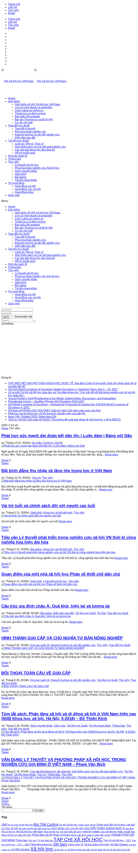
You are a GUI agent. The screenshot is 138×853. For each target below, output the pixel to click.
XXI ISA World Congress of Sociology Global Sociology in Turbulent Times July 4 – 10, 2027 (63, 389)
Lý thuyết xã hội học (27, 165)
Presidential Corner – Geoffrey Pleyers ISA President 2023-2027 (46, 401)
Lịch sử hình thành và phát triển (33, 107)
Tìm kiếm (6, 807)
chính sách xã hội (87, 825)
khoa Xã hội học (51, 831)
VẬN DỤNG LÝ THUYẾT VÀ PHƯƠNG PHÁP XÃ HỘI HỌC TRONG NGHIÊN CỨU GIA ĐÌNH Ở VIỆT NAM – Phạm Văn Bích (63, 762)
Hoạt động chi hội (25, 186)
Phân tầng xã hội (42, 834)
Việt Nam (60, 844)
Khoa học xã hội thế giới (57, 512)
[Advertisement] (69, 349)
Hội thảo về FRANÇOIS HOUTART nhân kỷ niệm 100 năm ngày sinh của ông (54, 410)
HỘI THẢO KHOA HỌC (106, 828)
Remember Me (23, 316)
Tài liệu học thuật (18, 140)
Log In (6, 317)
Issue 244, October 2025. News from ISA (32, 416)
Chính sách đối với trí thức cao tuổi (115, 824)
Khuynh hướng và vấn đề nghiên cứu (37, 134)
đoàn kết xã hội (105, 849)
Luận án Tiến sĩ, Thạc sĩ (29, 143)
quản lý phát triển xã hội (98, 835)
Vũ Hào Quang (119, 844)
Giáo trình (20, 174)
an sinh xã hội (18, 825)
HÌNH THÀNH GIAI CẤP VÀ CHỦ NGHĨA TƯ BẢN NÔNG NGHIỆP (62, 638)
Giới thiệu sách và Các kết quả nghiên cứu (40, 146)
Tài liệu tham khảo (26, 180)
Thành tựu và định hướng (30, 113)
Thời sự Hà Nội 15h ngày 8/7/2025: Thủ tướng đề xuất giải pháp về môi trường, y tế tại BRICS (64, 419)
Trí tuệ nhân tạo (45, 840)
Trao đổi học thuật (18, 125)
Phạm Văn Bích (78, 835)
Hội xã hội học (8, 831)
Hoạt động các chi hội (28, 189)
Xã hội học (41, 848)
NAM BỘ (87, 831)
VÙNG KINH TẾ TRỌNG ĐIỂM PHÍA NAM (88, 844)
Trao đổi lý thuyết (25, 128)
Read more (111, 454)
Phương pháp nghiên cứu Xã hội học (37, 168)
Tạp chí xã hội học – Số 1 (117, 840)
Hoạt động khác (24, 192)
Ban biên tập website (27, 116)
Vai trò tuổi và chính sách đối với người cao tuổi (48, 505)
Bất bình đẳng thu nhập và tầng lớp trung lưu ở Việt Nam (56, 470)
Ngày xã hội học (126, 831)
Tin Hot (101, 613)
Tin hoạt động (16, 183)
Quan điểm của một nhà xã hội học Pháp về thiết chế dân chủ (60, 574)
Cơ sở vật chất (23, 122)
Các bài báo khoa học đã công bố (35, 149)
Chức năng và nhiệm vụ (29, 110)
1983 (4, 824)
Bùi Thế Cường (46, 824)
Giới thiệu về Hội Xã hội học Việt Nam (37, 104)
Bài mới (29, 825)
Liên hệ (12, 7)
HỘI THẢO (84, 828)
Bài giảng (20, 177)
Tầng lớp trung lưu (41, 844)
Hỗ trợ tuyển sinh (25, 152)
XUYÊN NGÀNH (20, 849)
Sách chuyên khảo (26, 171)
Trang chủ (14, 4)
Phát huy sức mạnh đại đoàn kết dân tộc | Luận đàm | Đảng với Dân (66, 435)
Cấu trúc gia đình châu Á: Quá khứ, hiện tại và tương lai (55, 606)
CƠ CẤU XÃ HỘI (9, 828)
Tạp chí (36, 477)
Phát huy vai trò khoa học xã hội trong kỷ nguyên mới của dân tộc (47, 413)
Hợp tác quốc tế (17, 155)
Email (11, 13)
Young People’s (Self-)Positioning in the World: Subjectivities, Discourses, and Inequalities (62, 398)
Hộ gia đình (128, 828)
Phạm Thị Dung (61, 835)
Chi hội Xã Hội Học (68, 825)
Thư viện (13, 10)
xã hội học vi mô (62, 849)
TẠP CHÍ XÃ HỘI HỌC (78, 839)
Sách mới (14, 195)
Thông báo (14, 158)
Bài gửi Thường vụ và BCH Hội (34, 119)
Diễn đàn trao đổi (25, 137)
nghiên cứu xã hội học (104, 831)
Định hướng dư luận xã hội (84, 849)
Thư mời (32, 840)
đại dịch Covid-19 (121, 849)
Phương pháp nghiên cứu (30, 131)
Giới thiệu (14, 101)
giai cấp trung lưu (41, 828)
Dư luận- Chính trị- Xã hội (47, 442)
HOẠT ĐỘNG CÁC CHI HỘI (64, 828)
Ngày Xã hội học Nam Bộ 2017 (16, 835)
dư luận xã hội (26, 828)
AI (9, 825)
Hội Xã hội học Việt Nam (29, 831)
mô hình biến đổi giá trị (71, 831)
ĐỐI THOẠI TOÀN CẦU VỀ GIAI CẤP (36, 673)
